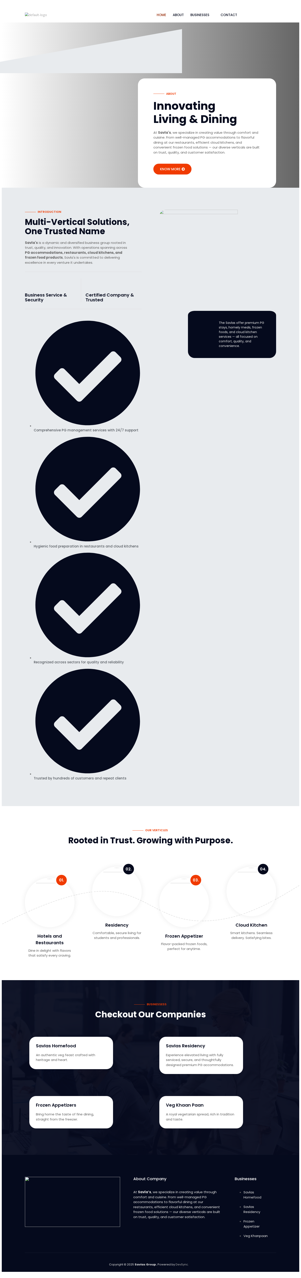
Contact (229, 15)
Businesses (199, 15)
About (178, 15)
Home (161, 15)
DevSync (182, 1264)
